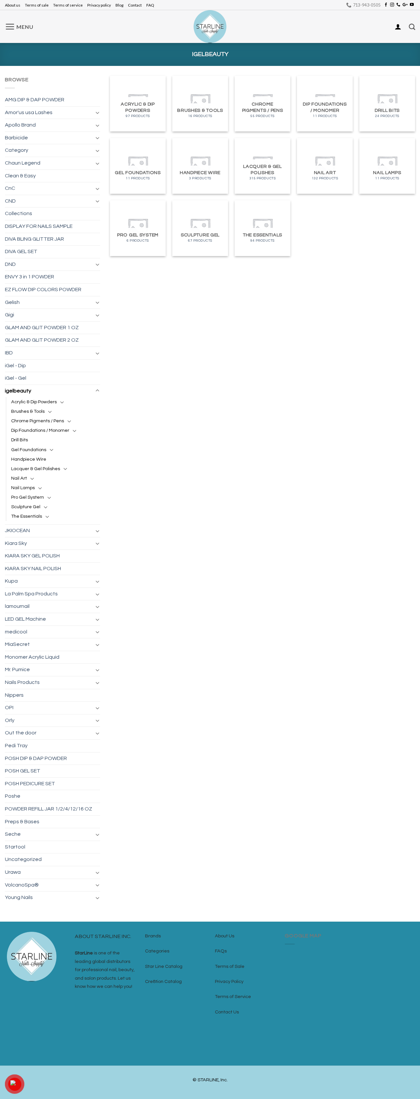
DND (10, 264)
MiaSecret (17, 644)
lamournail (17, 606)
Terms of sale (37, 5)
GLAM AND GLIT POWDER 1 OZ (42, 327)
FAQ (150, 5)
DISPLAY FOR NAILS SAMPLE (39, 226)
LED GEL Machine (25, 619)
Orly (9, 720)
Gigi (9, 314)
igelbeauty (18, 390)
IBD (9, 352)
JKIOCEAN (17, 530)
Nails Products (22, 682)
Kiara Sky (16, 543)
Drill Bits (19, 439)
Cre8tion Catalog (163, 981)
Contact (135, 5)
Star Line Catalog (163, 966)
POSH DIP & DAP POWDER (36, 758)
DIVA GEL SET (21, 251)
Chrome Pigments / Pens (37, 420)
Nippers (14, 695)
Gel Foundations (28, 449)
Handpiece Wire (28, 459)
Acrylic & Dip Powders (34, 401)
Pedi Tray (16, 745)
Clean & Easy (20, 175)
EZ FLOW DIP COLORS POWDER (43, 289)
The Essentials (26, 516)
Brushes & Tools (28, 411)
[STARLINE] (210, 26)
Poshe (12, 796)
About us (12, 5)
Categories (157, 951)
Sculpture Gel (25, 506)
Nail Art (19, 478)
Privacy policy (99, 5)
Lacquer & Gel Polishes (35, 468)
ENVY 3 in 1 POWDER (29, 276)
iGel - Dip (15, 365)
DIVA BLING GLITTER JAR (34, 239)
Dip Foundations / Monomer (40, 430)
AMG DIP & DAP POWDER (34, 99)
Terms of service (68, 5)
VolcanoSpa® (22, 885)
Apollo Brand (20, 125)
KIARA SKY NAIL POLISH (33, 568)
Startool (15, 846)
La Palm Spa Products (31, 593)
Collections (18, 213)
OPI (9, 707)
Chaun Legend (22, 163)
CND (10, 201)
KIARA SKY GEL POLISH (32, 555)
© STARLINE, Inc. (210, 1079)
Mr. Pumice (17, 669)
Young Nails (19, 897)
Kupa (11, 581)
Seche (13, 834)
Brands (153, 935)
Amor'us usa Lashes (28, 112)
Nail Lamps (23, 487)
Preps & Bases (22, 821)
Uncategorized (23, 859)
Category (16, 150)
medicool (16, 631)
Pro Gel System (27, 497)
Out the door (20, 732)
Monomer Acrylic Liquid (32, 657)
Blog (119, 5)
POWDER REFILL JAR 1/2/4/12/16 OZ (48, 808)
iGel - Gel (15, 378)
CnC (10, 188)
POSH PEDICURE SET (30, 783)
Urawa (13, 872)
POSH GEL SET (22, 770)
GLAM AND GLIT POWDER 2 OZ (42, 340)
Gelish (12, 302)
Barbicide (16, 137)
